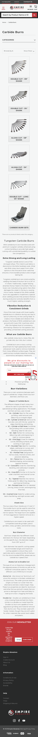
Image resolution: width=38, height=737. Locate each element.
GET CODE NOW (19, 374)
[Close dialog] (35, 358)
